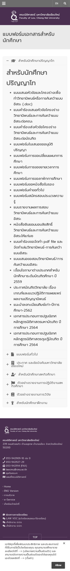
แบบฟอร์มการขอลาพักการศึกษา (38, 178)
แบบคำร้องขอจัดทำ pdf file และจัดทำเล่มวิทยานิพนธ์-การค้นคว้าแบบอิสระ (38, 247)
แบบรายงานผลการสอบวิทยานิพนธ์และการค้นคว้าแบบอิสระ (36, 212)
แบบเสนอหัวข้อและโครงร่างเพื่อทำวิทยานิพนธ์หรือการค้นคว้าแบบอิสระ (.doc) (38, 98)
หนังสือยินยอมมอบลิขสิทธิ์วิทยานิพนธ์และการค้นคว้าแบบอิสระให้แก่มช (36, 230)
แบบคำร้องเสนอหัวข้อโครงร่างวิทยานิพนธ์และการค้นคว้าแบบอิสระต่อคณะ (36, 115)
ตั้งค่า (29, 558)
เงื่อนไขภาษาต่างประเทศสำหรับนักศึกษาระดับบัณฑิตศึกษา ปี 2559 (37, 276)
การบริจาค (9, 495)
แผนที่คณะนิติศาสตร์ (16, 477)
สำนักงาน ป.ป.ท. (14, 525)
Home (7, 486)
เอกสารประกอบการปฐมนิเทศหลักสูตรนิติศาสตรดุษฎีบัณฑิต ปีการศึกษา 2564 (38, 339)
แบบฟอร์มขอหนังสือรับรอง (34, 184)
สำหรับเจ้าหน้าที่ (11, 504)
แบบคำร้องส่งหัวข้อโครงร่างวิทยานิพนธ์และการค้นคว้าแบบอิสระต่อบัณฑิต (36, 132)
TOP (35, 537)
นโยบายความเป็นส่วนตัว (37, 551)
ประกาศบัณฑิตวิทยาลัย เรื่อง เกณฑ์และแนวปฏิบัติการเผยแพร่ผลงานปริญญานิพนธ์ (37, 293)
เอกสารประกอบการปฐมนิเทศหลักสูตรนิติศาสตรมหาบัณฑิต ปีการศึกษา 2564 (37, 321)
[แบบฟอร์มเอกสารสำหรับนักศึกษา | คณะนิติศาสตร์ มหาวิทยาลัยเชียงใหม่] (35, 16)
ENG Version (11, 491)
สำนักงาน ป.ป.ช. (14, 522)
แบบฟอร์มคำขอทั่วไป (29, 190)
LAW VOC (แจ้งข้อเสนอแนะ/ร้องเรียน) (26, 518)
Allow (58, 565)
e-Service (9, 499)
